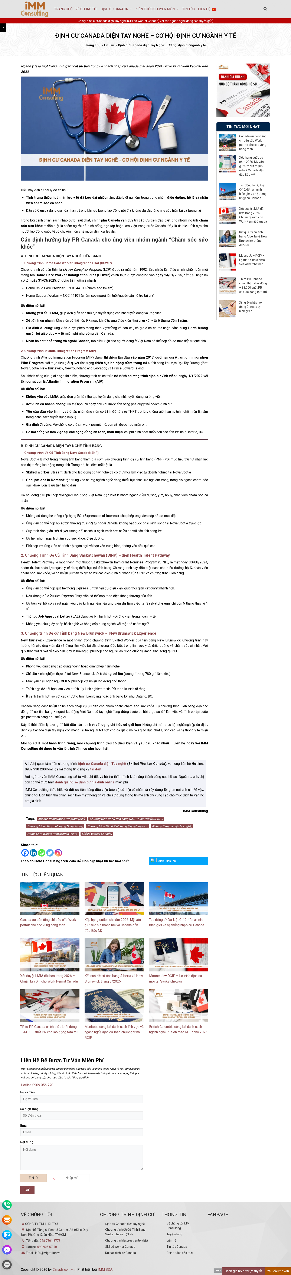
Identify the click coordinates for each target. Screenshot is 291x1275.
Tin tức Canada (177, 1246)
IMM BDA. (105, 1270)
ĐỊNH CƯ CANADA (114, 9)
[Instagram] (58, 853)
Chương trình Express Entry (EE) (126, 1240)
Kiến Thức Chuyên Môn (155, 9)
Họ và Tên (27, 1092)
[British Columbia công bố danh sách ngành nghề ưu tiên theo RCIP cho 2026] (178, 1005)
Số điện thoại (29, 1109)
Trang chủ (63, 9)
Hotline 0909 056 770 (37, 1085)
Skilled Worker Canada (120, 1246)
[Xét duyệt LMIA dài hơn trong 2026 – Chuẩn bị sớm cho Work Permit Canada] (49, 955)
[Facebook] (25, 853)
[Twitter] (50, 853)
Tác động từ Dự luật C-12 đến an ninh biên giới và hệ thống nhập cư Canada (253, 192)
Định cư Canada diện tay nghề (125, 1224)
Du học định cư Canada (120, 1253)
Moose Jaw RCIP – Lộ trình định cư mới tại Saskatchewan (252, 260)
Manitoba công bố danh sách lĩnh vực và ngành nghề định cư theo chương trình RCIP (114, 1032)
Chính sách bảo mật (180, 1253)
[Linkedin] (33, 853)
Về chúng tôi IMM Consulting (178, 1226)
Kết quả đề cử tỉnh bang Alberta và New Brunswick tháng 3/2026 (253, 238)
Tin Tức (188, 9)
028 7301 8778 (50, 1241)
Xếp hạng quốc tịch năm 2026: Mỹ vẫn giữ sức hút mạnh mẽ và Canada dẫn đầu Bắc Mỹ (113, 925)
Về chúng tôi (86, 9)
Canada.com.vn (64, 1270)
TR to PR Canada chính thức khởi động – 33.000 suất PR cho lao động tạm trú (253, 285)
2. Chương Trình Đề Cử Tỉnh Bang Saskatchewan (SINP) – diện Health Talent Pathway (95, 555)
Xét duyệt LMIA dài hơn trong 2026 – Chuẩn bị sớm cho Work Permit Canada (253, 215)
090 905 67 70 (47, 1247)
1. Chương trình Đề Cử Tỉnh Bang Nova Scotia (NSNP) (60, 453)
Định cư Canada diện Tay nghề (102, 764)
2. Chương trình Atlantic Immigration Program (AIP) (58, 351)
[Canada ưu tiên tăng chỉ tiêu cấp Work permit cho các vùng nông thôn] (49, 898)
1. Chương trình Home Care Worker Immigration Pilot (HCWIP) (66, 263)
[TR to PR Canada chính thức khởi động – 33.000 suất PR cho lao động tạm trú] (49, 1005)
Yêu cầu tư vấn (278, 1271)
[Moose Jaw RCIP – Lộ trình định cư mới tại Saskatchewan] (178, 955)
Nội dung (26, 1142)
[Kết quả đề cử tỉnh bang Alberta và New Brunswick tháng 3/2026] (114, 955)
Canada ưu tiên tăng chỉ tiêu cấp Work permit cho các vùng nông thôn (253, 143)
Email (24, 1125)
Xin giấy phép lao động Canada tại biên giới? (250, 307)
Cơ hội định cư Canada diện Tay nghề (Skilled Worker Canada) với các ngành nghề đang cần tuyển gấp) (145, 21)
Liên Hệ (204, 9)
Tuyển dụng (174, 1234)
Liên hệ (171, 1240)
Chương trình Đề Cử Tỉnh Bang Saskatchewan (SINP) (125, 1232)
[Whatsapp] (41, 853)
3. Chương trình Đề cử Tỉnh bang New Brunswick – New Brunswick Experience (88, 633)
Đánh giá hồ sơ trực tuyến (243, 1271)
